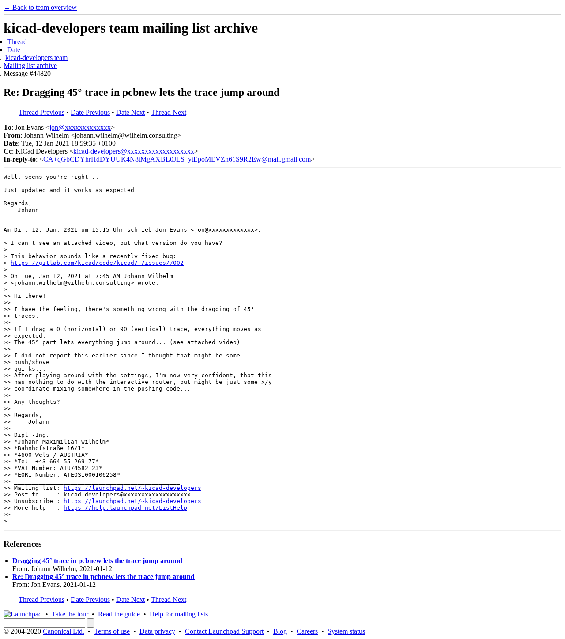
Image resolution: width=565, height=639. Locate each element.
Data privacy (157, 631)
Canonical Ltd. (63, 631)
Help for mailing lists (179, 614)
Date (13, 49)
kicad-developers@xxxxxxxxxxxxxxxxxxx (133, 151)
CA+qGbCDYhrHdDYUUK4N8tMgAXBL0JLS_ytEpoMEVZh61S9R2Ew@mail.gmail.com (177, 159)
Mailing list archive (30, 65)
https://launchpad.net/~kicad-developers (132, 488)
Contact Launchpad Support (224, 631)
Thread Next (168, 112)
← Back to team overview (40, 7)
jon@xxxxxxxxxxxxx (80, 127)
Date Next (130, 112)
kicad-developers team (36, 57)
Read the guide (119, 614)
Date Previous (90, 112)
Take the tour (70, 614)
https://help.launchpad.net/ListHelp (125, 507)
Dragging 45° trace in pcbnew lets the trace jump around (97, 560)
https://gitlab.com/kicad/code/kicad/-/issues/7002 (97, 262)
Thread (17, 41)
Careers (307, 631)
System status (346, 631)
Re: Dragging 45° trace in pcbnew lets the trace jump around (103, 576)
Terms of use (112, 631)
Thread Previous (41, 112)
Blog (280, 631)
